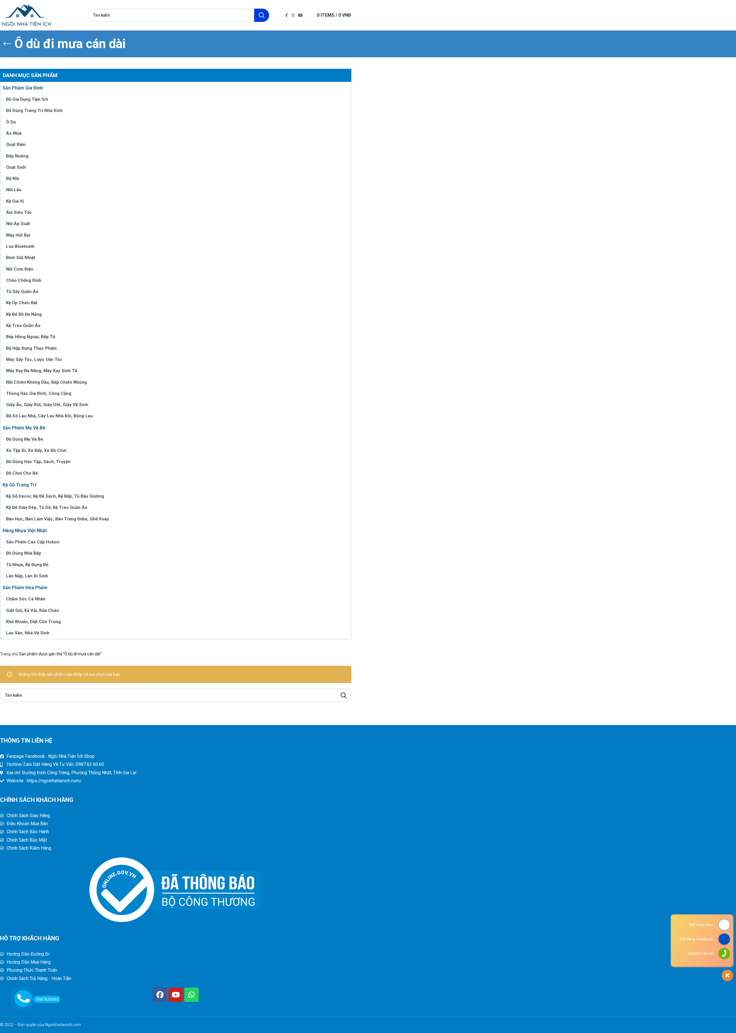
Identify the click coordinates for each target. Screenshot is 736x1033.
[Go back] (7, 44)
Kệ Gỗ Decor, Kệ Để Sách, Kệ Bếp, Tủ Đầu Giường (55, 496)
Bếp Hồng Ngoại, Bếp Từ (30, 336)
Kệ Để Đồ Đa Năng (24, 314)
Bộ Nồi (12, 178)
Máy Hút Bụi (18, 235)
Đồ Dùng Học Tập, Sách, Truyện (38, 461)
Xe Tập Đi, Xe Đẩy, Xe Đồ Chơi (36, 450)
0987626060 (47, 999)
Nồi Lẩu (13, 189)
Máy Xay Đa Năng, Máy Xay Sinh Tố (41, 370)
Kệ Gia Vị (15, 201)
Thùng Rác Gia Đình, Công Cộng (38, 393)
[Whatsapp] (191, 995)
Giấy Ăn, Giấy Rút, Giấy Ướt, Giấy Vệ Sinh (47, 404)
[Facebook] (160, 995)
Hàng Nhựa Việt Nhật (25, 530)
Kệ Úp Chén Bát (21, 302)
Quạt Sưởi (16, 167)
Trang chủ (9, 654)
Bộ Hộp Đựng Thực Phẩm (31, 348)
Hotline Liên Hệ (700, 953)
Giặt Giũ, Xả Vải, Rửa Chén (32, 610)
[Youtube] (175, 995)
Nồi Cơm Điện (19, 269)
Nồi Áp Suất (18, 223)
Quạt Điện (16, 144)
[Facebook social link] (286, 15)
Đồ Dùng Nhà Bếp (23, 553)
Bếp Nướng (17, 156)
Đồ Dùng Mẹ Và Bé (24, 439)
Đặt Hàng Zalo (701, 924)
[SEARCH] (261, 15)
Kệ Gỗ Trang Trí (19, 485)
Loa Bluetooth (20, 246)
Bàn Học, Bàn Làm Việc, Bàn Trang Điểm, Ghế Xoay (57, 519)
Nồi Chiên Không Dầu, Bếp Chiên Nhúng (46, 382)
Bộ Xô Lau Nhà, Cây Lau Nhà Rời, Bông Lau (49, 415)
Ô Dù (11, 122)
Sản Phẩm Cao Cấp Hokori (33, 542)
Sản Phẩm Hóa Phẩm (25, 587)
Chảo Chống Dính (23, 280)
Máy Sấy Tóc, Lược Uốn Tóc (34, 359)
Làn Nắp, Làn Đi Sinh (27, 576)
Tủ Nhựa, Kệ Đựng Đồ (27, 564)
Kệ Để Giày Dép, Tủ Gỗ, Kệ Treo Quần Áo (46, 507)
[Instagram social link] (293, 15)
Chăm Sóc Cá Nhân (25, 599)
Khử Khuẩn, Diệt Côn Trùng (33, 621)
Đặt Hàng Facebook (696, 939)
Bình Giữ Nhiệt (20, 257)
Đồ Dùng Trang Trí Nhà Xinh (34, 110)
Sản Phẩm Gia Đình (23, 88)
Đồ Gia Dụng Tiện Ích (27, 99)
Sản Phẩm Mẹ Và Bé (24, 428)
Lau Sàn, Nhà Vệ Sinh (27, 633)
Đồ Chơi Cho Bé (22, 473)
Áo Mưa (14, 133)
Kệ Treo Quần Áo (23, 325)
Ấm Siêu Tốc (19, 212)
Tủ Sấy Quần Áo (22, 291)
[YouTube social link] (300, 15)
